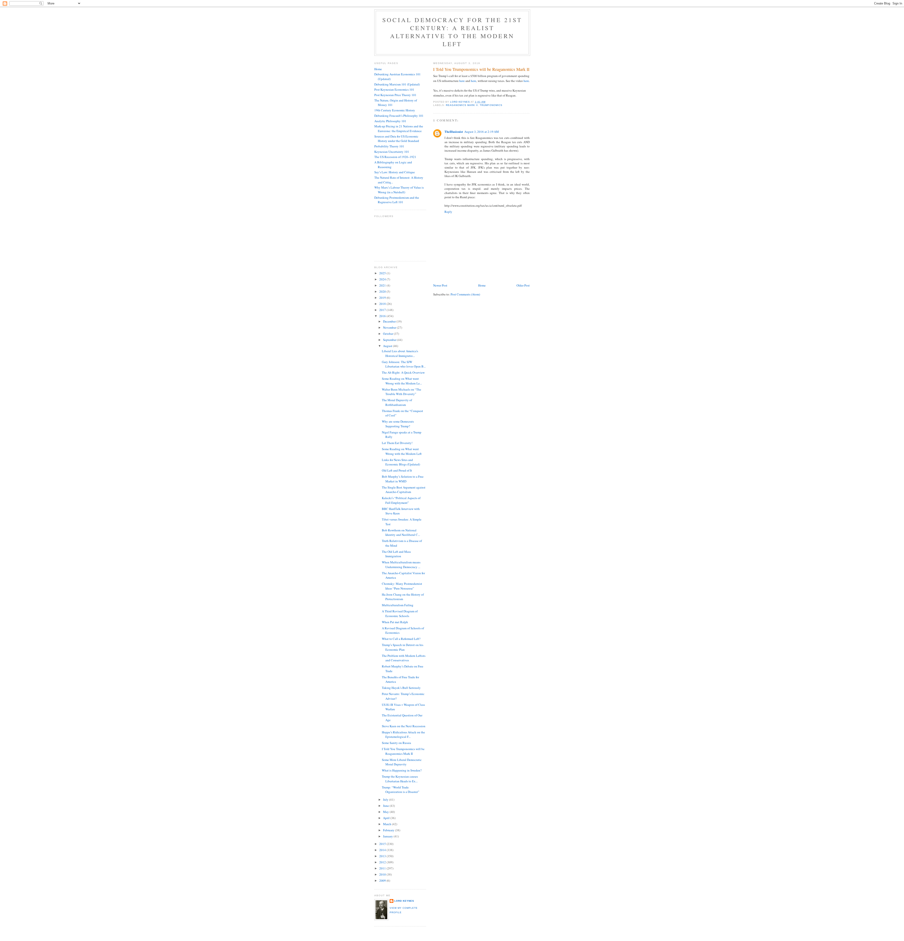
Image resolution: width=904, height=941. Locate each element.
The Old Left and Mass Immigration (396, 553)
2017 (383, 310)
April (386, 818)
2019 (383, 297)
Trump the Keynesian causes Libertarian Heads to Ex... (400, 778)
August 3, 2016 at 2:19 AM (481, 131)
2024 (383, 279)
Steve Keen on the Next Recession (403, 726)
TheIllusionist (453, 131)
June (386, 806)
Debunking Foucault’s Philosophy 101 (399, 115)
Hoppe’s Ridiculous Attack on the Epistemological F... (403, 734)
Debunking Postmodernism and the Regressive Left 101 (396, 199)
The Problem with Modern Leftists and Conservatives (403, 658)
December (389, 321)
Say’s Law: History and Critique (394, 172)
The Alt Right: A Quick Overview (403, 372)
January (388, 836)
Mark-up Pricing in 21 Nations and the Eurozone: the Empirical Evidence (398, 128)
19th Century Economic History (394, 110)
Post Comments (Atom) (465, 294)
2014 (383, 850)
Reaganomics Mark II (462, 105)
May (386, 812)
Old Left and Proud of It (397, 470)
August (388, 346)
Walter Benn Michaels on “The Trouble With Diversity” (401, 391)
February (389, 830)
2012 (383, 862)
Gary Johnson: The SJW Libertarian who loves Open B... (404, 364)
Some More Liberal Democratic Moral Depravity (402, 762)
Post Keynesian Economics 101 (394, 89)
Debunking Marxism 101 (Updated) (397, 84)
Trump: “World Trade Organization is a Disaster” (400, 789)
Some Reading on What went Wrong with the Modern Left (402, 451)
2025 (383, 273)
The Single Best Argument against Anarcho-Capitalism (403, 489)
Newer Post (440, 285)
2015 (383, 844)
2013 (383, 856)
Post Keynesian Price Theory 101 (395, 95)
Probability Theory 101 (389, 146)
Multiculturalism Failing (397, 605)
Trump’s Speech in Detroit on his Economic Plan (402, 647)
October (388, 333)
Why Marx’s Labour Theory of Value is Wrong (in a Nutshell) (399, 189)
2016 (383, 316)
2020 (383, 291)
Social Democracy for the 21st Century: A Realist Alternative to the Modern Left (452, 32)
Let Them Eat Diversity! (397, 443)
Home (482, 285)
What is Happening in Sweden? (402, 770)
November (390, 327)
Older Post (523, 285)
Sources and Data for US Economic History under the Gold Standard (396, 138)
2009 (383, 880)
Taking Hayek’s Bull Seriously (401, 688)
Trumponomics (491, 105)
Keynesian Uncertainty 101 (391, 151)
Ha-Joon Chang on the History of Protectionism (403, 596)
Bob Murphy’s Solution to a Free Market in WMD (403, 478)
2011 (383, 868)
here (462, 81)
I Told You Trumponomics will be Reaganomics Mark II (403, 751)
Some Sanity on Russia (396, 743)
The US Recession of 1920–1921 (395, 157)
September (390, 340)
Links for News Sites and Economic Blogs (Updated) (401, 462)
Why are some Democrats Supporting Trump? (398, 423)
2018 (383, 304)
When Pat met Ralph (395, 622)
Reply (448, 212)
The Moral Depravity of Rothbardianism (397, 402)
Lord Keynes (404, 901)
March (387, 824)
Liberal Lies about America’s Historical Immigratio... (400, 353)
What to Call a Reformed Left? (401, 639)
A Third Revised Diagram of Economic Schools (400, 613)
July (386, 799)
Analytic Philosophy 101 (390, 121)
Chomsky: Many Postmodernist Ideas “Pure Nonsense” (402, 586)
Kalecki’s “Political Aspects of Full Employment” (401, 500)
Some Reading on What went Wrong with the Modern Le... (402, 380)
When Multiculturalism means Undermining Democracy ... (401, 564)
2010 (383, 874)
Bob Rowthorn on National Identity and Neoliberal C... (401, 532)
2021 (383, 285)
